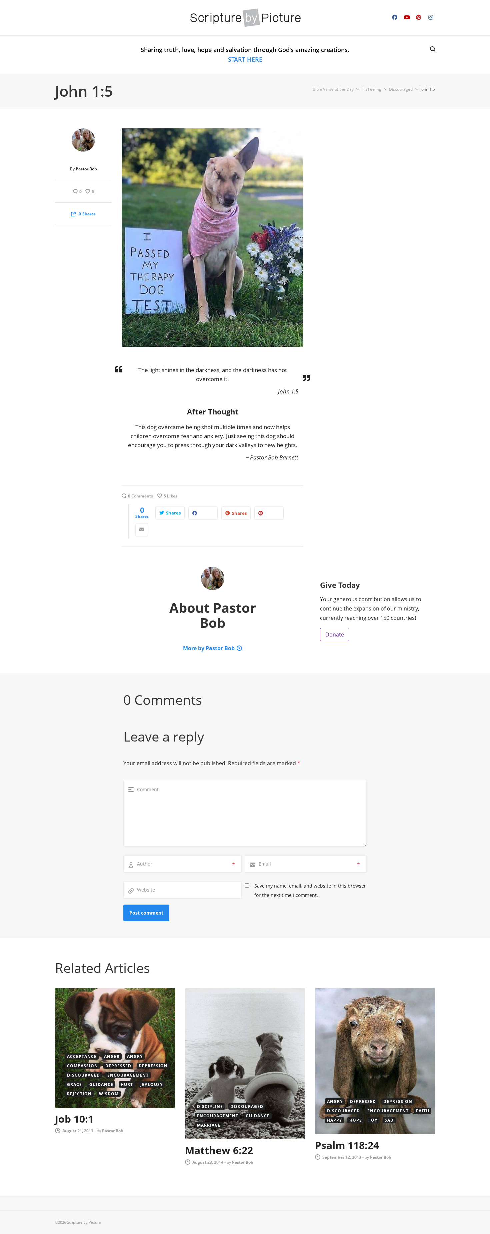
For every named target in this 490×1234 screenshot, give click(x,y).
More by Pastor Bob (209, 648)
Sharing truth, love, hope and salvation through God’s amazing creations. (245, 54)
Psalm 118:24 (347, 1145)
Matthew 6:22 (219, 1150)
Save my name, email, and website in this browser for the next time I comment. (310, 890)
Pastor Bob (86, 169)
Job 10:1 (74, 1119)
